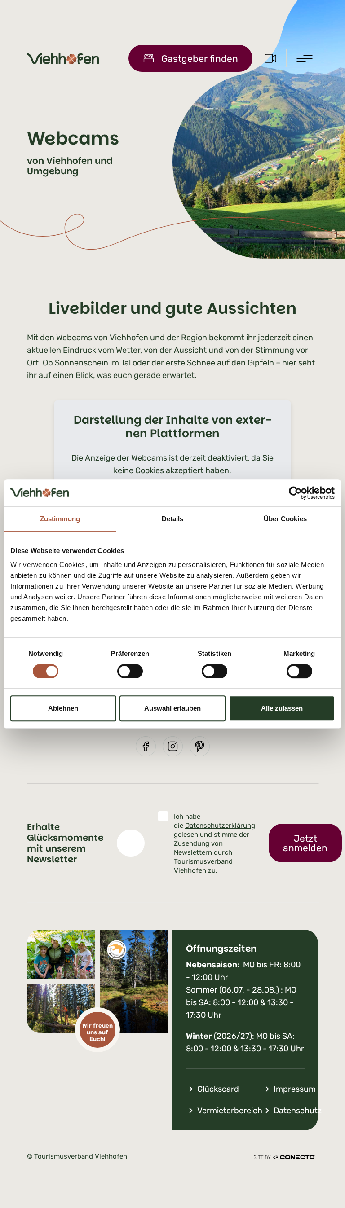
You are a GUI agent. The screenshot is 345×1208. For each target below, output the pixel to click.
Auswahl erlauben (172, 708)
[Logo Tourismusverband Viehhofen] (63, 58)
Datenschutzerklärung (220, 825)
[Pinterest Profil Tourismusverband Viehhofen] (200, 746)
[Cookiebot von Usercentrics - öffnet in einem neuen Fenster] (295, 493)
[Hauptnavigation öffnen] (304, 58)
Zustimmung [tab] (60, 519)
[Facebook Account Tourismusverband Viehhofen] (146, 746)
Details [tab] (173, 519)
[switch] (130, 671)
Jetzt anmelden (305, 843)
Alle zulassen (282, 708)
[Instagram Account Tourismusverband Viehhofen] (173, 746)
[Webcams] (270, 58)
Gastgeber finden (199, 58)
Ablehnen (63, 708)
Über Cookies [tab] (285, 519)
